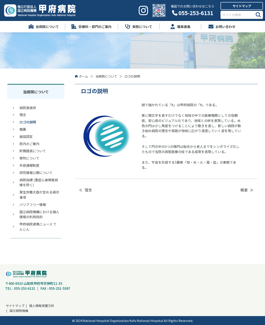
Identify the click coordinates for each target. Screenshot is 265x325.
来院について (142, 26)
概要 (244, 189)
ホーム (83, 76)
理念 (88, 189)
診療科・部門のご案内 (95, 26)
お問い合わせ (225, 26)
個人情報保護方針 (41, 305)
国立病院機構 (19, 310)
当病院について (47, 26)
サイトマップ (241, 6)
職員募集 (183, 26)
